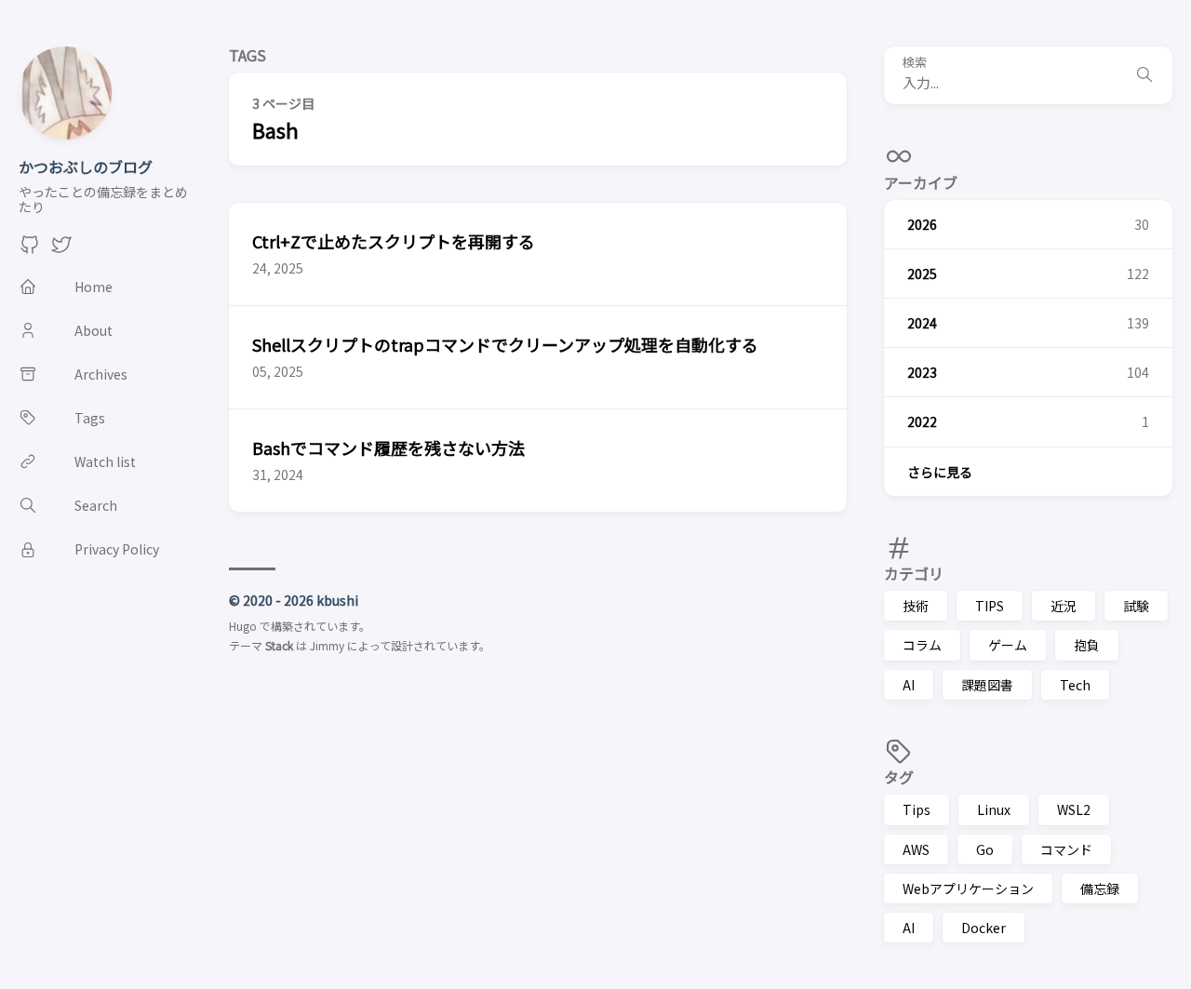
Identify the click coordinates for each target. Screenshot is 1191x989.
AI (909, 684)
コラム (922, 644)
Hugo (243, 626)
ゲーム (1007, 644)
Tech (1075, 684)
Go (985, 849)
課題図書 (987, 684)
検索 (915, 63)
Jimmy (327, 645)
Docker (983, 927)
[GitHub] (30, 249)
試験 (1136, 605)
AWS (916, 849)
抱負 (1087, 644)
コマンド (1066, 849)
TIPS (989, 605)
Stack (279, 645)
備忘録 (1099, 888)
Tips (916, 809)
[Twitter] (61, 249)
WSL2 (1074, 809)
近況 (1063, 605)
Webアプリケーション (968, 888)
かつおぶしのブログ (86, 166)
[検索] (1144, 75)
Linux (993, 809)
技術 (916, 605)
